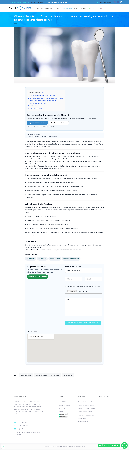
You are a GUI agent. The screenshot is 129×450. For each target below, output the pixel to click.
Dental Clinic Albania (65, 402)
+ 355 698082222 (52, 2)
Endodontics (82, 418)
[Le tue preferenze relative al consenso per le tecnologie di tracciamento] (3, 447)
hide (43, 93)
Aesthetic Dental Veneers (86, 415)
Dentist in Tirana (26, 375)
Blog (89, 8)
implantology (55, 375)
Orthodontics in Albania (85, 412)
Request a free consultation (37, 123)
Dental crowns (42, 258)
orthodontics (68, 375)
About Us (40, 8)
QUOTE (95, 8)
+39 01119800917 (62, 2)
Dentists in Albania (64, 405)
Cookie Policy (63, 416)
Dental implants (30, 258)
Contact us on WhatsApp (37, 277)
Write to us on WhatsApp (58, 123)
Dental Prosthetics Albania (86, 408)
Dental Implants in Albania (86, 405)
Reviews (83, 8)
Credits (83, 446)
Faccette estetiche (55, 258)
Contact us (62, 408)
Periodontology (83, 421)
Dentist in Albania (41, 375)
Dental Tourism (67, 8)
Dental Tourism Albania (85, 402)
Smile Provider (58, 446)
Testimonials (62, 412)
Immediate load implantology (71, 258)
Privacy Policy (63, 414)
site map (77, 446)
